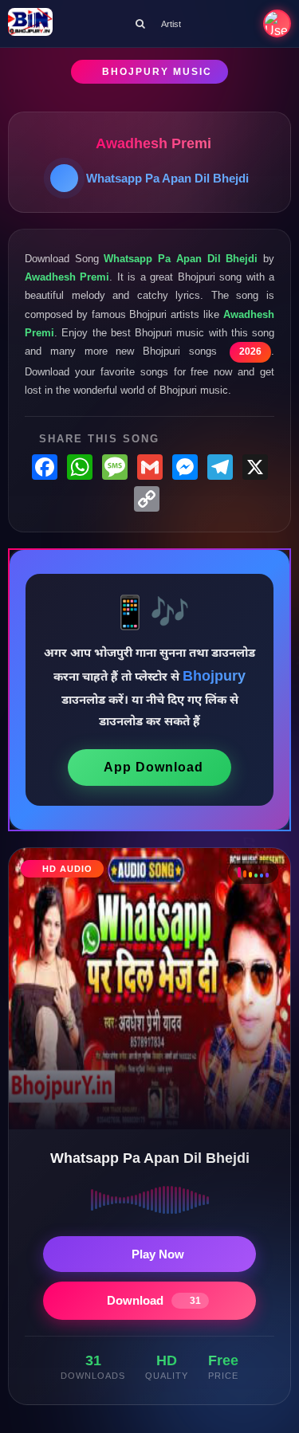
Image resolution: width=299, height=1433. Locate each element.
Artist (171, 24)
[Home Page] (30, 23)
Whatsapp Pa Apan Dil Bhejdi (167, 178)
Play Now (158, 1254)
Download (154, 1300)
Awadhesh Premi (153, 143)
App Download (153, 767)
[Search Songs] (140, 23)
